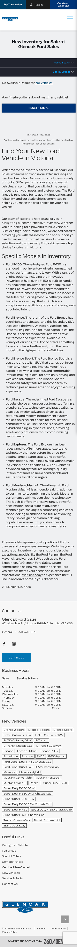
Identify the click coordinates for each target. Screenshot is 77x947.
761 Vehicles (44, 83)
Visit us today (32, 575)
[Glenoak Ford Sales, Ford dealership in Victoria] (11, 19)
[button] (13, 4)
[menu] (70, 18)
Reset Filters (38, 108)
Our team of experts (16, 219)
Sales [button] (5, 678)
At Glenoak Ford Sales (34, 562)
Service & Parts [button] (27, 678)
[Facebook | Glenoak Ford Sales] (4, 645)
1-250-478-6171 (25, 632)
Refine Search (62, 63)
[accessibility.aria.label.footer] (56, 941)
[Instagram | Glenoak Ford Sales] (14, 645)
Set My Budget (61, 72)
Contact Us (16, 657)
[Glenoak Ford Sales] (25, 905)
